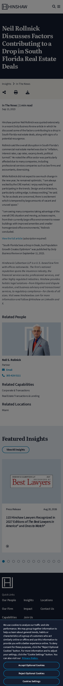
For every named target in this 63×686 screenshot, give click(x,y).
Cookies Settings (31, 681)
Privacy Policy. (30, 658)
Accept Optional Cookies (31, 665)
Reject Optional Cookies (31, 673)
